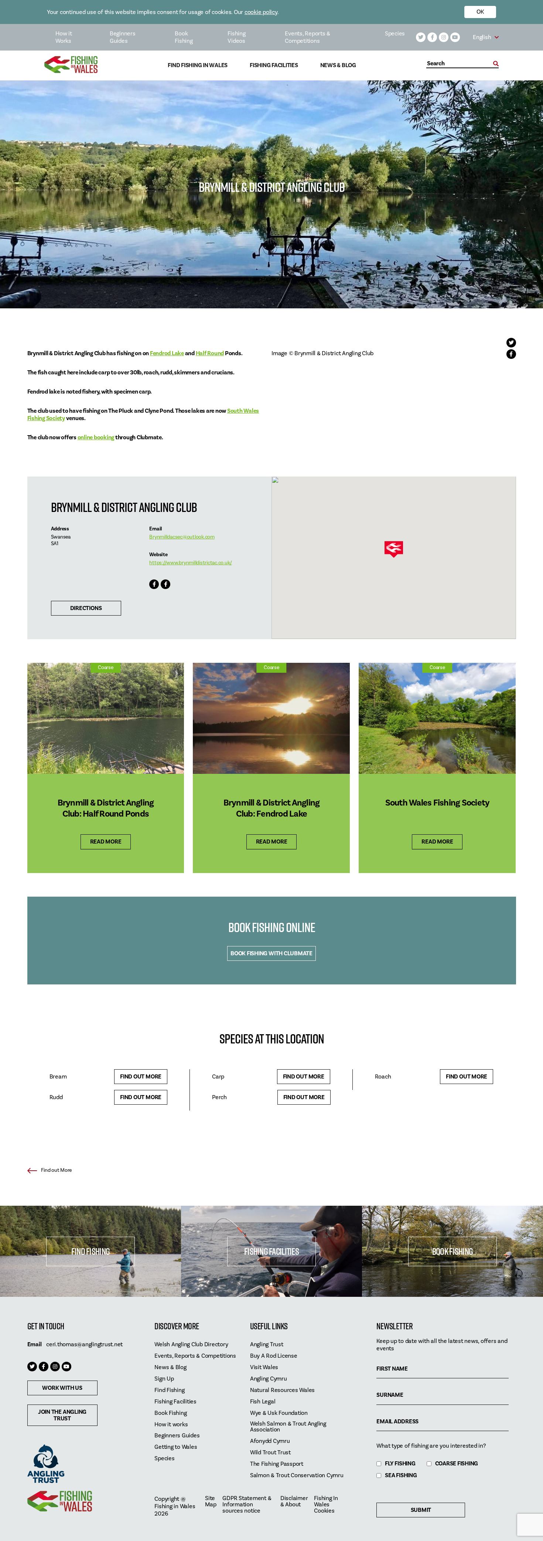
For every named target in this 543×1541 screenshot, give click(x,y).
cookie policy (261, 12)
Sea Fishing (401, 1475)
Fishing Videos (236, 37)
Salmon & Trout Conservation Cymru (297, 1475)
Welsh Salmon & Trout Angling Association (288, 1427)
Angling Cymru (268, 1379)
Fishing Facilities (274, 65)
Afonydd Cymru (270, 1441)
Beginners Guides (123, 37)
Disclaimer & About (294, 1501)
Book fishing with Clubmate (271, 953)
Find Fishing (90, 1251)
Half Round (210, 353)
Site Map (210, 1501)
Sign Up (164, 1379)
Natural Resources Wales (282, 1390)
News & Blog (338, 65)
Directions (86, 608)
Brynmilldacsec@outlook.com (182, 537)
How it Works (63, 37)
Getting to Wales (175, 1447)
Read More (106, 841)
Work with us (62, 1388)
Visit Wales (264, 1367)
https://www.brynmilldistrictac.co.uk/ (190, 563)
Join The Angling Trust (62, 1415)
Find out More (140, 1076)
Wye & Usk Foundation (279, 1413)
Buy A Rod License (273, 1356)
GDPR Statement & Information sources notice (246, 1504)
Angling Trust (266, 1344)
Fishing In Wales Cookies (326, 1504)
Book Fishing (183, 37)
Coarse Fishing (456, 1464)
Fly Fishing (400, 1464)
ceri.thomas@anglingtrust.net (84, 1344)
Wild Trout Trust (270, 1453)
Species (395, 33)
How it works (171, 1424)
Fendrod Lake (167, 353)
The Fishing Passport (276, 1464)
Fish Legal (263, 1402)
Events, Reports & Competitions (307, 37)
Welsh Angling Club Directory (191, 1344)
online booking (96, 437)
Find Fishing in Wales (198, 65)
